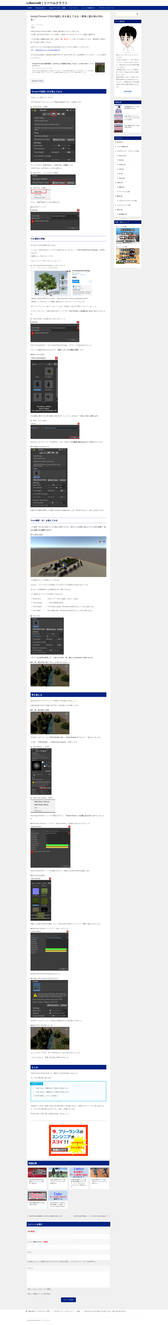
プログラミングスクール (106, 8)
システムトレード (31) (124, 205)
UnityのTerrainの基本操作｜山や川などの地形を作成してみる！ (46, 1216)
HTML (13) (122, 164)
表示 (41, 81)
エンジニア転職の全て (88, 8)
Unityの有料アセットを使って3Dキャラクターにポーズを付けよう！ (99, 1181)
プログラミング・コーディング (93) (128, 151)
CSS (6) (121, 169)
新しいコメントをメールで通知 (39, 1289)
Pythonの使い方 (40, 8)
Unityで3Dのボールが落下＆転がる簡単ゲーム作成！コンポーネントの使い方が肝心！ (58, 1204)
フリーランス (73, 8)
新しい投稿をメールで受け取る (39, 1294)
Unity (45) (122, 178)
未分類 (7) (120, 142)
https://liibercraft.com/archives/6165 (42, 68)
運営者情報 (127, 91)
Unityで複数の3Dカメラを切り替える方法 (37, 1203)
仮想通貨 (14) (123, 214)
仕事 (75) (119, 182)
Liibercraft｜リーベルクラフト (47, 3)
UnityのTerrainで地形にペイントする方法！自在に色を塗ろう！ (91, 1216)
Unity (32, 27)
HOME (30, 8)
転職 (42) (121, 187)
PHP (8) (121, 160)
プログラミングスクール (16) (128, 200)
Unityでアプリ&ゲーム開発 (57, 8)
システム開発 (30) (122, 146)
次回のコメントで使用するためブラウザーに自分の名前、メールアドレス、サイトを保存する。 (62, 1261)
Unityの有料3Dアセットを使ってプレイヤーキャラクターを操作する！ (58, 1181)
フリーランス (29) (124, 191)
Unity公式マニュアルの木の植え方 (47, 50)
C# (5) (121, 173)
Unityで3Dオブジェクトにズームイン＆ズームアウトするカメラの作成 (132, 117)
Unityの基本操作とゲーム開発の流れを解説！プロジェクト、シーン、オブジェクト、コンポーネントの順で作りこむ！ (78, 1183)
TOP (38, 1311)
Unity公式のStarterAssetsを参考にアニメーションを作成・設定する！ (36, 1181)
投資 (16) (119, 209)
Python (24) (122, 155)
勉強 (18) (119, 196)
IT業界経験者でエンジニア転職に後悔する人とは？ (131, 107)
